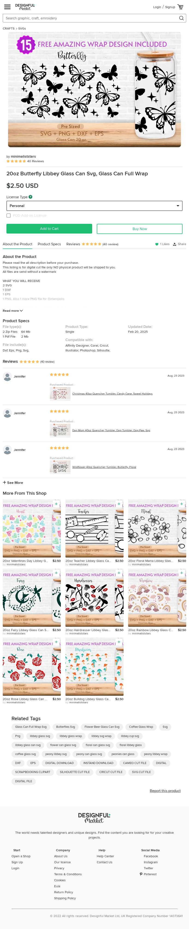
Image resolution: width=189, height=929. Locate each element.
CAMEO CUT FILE (134, 763)
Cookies (60, 880)
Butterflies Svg (65, 727)
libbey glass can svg (28, 745)
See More (14, 482)
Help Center (105, 856)
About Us (61, 856)
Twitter (148, 868)
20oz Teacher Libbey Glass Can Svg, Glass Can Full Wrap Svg (90, 561)
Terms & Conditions (68, 874)
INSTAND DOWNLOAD (98, 763)
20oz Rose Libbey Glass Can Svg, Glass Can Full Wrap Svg (28, 699)
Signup (170, 7)
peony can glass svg (89, 754)
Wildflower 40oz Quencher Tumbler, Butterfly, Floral (104, 467)
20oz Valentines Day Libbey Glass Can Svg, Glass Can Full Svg (28, 561)
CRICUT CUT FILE (110, 772)
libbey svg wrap (101, 736)
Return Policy (63, 892)
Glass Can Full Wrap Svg (31, 727)
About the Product (17, 244)
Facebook (151, 856)
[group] (94, 89)
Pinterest (150, 874)
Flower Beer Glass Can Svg (102, 727)
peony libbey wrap (155, 754)
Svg (165, 727)
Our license (62, 862)
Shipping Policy (65, 898)
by (14, 564)
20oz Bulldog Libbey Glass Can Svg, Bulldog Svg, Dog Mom (90, 699)
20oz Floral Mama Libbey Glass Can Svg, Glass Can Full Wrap (153, 561)
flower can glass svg (63, 745)
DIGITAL (161, 763)
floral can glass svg (98, 745)
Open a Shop (21, 856)
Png (17, 736)
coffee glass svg (25, 754)
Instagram (151, 862)
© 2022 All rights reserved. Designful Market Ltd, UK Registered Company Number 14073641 (116, 916)
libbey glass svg (40, 736)
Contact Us (104, 862)
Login (157, 7)
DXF (18, 763)
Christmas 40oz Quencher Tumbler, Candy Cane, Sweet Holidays (112, 394)
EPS (33, 763)
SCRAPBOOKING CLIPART (32, 772)
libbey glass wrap (71, 736)
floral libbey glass (131, 745)
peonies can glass (123, 754)
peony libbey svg (56, 754)
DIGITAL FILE (23, 781)
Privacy (59, 868)
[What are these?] (30, 197)
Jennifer (20, 376)
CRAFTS (9, 28)
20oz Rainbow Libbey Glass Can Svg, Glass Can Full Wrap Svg (153, 630)
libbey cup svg (130, 736)
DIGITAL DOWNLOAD (59, 763)
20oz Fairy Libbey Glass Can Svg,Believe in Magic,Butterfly (28, 630)
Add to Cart (49, 228)
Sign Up (17, 862)
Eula (57, 886)
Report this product (165, 790)
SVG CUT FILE (141, 772)
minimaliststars (21, 156)
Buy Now (140, 229)
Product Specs (49, 244)
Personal (17, 206)
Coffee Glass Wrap (141, 727)
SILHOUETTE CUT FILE (75, 772)
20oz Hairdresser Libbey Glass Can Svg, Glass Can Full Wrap (90, 630)
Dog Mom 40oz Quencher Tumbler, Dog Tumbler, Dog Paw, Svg (111, 430)
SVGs (22, 28)
